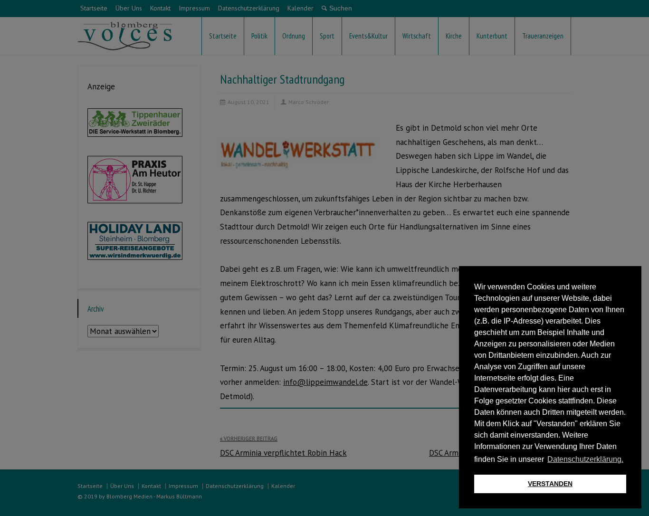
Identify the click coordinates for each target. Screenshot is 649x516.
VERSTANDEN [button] (550, 483)
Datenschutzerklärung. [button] (585, 459)
